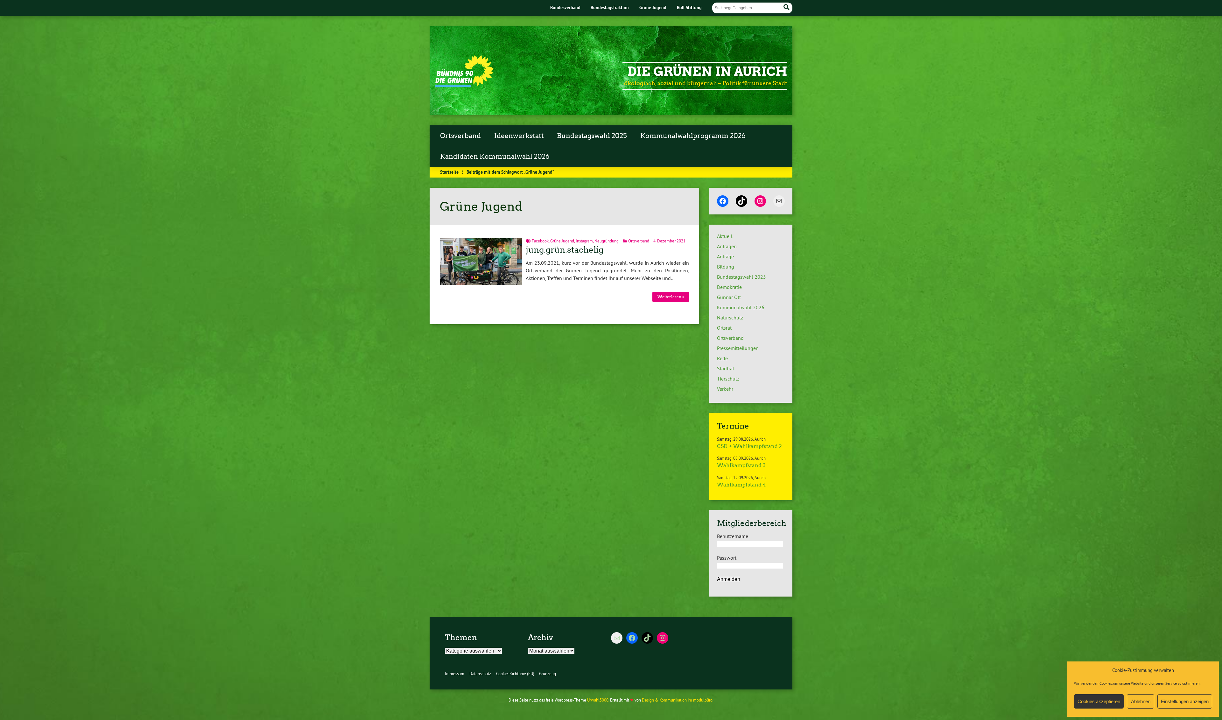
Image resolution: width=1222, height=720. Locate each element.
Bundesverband (565, 7)
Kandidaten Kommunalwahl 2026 (495, 156)
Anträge (725, 256)
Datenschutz (480, 673)
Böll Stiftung (689, 7)
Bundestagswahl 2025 (592, 136)
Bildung (725, 266)
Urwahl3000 (597, 700)
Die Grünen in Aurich (707, 71)
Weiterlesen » (670, 296)
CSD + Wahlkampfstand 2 (749, 446)
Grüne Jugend (652, 7)
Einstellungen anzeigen (1185, 701)
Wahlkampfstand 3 (741, 465)
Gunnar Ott (729, 297)
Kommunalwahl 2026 (740, 307)
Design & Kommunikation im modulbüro (677, 700)
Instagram (584, 240)
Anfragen (727, 246)
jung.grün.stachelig (564, 250)
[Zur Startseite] (464, 85)
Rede (722, 358)
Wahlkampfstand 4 (741, 485)
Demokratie (729, 287)
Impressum (454, 673)
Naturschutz (730, 317)
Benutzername (732, 536)
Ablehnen (1140, 701)
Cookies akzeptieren (1099, 701)
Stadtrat (725, 368)
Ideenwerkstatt (519, 136)
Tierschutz (728, 378)
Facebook (540, 240)
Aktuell (725, 236)
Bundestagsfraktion (610, 7)
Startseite (449, 172)
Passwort (726, 558)
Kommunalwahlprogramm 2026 (693, 136)
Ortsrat (724, 328)
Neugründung (606, 240)
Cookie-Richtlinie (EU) (515, 673)
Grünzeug (547, 673)
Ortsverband (460, 136)
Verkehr (725, 389)
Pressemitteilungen (738, 348)
